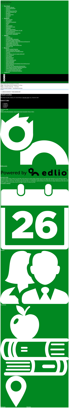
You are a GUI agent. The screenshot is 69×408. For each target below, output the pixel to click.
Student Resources (10, 57)
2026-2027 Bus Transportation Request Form (15, 66)
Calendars (8, 52)
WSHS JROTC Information (12, 34)
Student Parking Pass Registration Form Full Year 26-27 (18, 63)
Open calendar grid (16, 91)
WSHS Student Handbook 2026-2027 (14, 68)
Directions (8, 13)
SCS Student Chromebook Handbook (14, 71)
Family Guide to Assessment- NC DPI (14, 30)
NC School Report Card (11, 12)
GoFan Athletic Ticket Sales (12, 42)
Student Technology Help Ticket (13, 50)
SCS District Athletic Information (13, 40)
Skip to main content (5, 1)
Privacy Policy (31, 111)
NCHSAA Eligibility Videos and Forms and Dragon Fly (18, 41)
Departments (8, 20)
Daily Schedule (9, 19)
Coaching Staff (9, 38)
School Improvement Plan (11, 11)
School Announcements (11, 60)
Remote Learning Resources (12, 49)
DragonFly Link (9, 46)
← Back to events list (6, 91)
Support (7, 23)
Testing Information (10, 61)
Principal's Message (10, 7)
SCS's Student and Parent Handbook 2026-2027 (16, 67)
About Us (8, 9)
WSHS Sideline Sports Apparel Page (14, 45)
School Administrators (10, 8)
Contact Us (5, 104)
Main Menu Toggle (5, 3)
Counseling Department (11, 22)
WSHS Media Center (10, 26)
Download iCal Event (17, 88)
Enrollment (5, 105)
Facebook (4, 77)
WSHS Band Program (10, 29)
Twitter (4, 79)
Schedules (8, 36)
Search (4, 75)
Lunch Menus (9, 56)
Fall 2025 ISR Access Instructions (13, 33)
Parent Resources (9, 58)
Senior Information (10, 62)
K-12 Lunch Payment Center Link (13, 69)
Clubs (7, 24)
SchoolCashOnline (10, 64)
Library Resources (10, 55)
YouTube (4, 81)
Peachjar (8, 17)
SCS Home (8, 15)
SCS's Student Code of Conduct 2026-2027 (15, 54)
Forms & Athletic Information (12, 39)
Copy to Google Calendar (6, 88)
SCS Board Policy (10, 14)
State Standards (9, 25)
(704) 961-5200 (25, 97)
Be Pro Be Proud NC (10, 31)
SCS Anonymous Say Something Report (14, 51)
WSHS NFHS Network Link (12, 44)
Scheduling (8, 28)
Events (2, 89)
